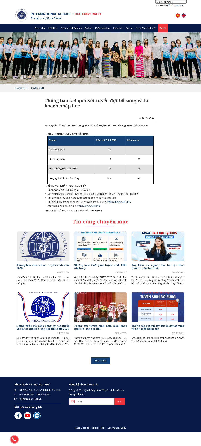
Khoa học (117, 28)
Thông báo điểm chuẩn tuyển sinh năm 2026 (43, 267)
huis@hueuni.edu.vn (30, 399)
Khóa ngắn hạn (102, 28)
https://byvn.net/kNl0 (88, 205)
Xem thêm (100, 360)
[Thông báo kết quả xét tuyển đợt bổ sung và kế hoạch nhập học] (158, 307)
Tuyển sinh (37, 87)
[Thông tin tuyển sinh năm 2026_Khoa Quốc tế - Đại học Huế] (100, 307)
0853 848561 (43, 394)
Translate (179, 5)
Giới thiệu (52, 28)
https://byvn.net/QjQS (119, 201)
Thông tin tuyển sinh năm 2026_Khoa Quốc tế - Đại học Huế (100, 327)
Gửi (119, 401)
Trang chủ (40, 28)
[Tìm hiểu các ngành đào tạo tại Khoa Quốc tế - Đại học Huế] (158, 246)
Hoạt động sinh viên (146, 28)
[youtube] (27, 415)
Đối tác (129, 28)
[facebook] (18, 415)
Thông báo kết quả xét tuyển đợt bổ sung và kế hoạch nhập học (157, 327)
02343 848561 (27, 394)
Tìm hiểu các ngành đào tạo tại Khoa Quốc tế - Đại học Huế (157, 267)
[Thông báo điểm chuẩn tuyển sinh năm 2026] (43, 246)
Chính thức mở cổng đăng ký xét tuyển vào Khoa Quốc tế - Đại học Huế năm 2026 (43, 327)
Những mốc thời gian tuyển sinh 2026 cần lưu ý (100, 267)
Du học (88, 28)
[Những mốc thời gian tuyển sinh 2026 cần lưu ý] (100, 246)
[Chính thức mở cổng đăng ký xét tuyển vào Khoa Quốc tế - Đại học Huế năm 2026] (43, 307)
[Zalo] (37, 415)
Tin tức (162, 28)
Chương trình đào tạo (71, 28)
